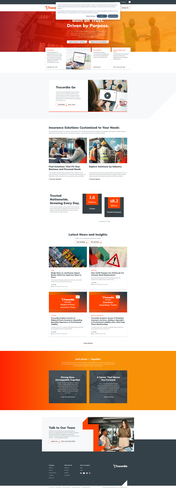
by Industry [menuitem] (67, 475)
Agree (102, 16)
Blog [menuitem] (81, 467)
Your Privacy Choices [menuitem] (67, 487)
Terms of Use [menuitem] (51, 487)
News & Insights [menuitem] (85, 465)
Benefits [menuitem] (66, 472)
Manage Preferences (91, 16)
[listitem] (68, 59)
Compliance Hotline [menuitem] (76, 487)
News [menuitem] (81, 470)
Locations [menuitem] (123, 2)
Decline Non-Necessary (113, 16)
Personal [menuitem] (66, 470)
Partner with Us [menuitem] (52, 472)
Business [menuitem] (66, 467)
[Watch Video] (107, 95)
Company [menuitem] (51, 465)
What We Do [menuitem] (68, 465)
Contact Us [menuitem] (51, 477)
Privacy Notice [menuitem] (58, 487)
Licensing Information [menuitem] (85, 487)
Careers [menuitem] (117, 2)
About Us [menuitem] (51, 467)
